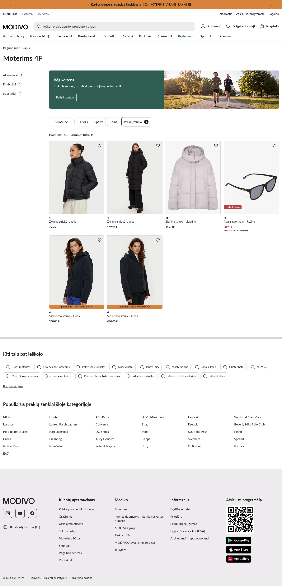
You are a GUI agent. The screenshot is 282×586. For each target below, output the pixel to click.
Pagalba (273, 14)
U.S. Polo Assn (198, 431)
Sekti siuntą (67, 531)
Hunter (54, 417)
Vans (145, 431)
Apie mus (121, 509)
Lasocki (193, 417)
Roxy (145, 446)
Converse (102, 424)
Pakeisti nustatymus (55, 577)
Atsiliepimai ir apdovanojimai (189, 538)
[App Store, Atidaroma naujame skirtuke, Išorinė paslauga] (238, 550)
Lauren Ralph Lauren (63, 424)
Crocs (7, 439)
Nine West (56, 446)
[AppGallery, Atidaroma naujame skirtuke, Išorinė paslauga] (238, 559)
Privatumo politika (81, 577)
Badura (239, 446)
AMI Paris (102, 417)
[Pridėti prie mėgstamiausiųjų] (99, 145)
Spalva (98, 122)
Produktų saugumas (183, 523)
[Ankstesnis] (10, 4)
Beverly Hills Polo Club (249, 424)
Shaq (145, 424)
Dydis (84, 122)
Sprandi (239, 439)
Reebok (193, 424)
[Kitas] (271, 4)
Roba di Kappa (105, 446)
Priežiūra (176, 516)
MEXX (7, 417)
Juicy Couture (105, 439)
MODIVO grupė (141, 528)
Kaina (113, 122)
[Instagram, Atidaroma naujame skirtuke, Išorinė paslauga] (7, 513)
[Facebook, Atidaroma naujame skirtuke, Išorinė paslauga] (32, 513)
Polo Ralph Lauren (15, 431)
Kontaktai (65, 560)
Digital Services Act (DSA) (187, 531)
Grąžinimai (66, 516)
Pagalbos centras (70, 553)
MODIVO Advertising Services (141, 542)
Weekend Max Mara (247, 417)
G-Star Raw (11, 446)
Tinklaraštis (226, 14)
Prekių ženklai (135, 122)
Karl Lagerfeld (58, 431)
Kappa (146, 439)
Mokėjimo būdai (70, 538)
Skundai (64, 545)
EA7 (6, 453)
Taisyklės (139, 550)
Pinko (238, 431)
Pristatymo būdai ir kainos (76, 509)
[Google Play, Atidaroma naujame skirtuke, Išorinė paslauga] (238, 540)
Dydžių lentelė (180, 509)
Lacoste (8, 424)
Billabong (55, 439)
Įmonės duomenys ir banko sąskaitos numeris (139, 518)
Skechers (194, 439)
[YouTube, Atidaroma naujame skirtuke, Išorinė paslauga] (20, 513)
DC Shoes (102, 431)
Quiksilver (195, 446)
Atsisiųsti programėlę (252, 14)
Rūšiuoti (57, 122)
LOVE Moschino (153, 417)
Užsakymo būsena (71, 523)
